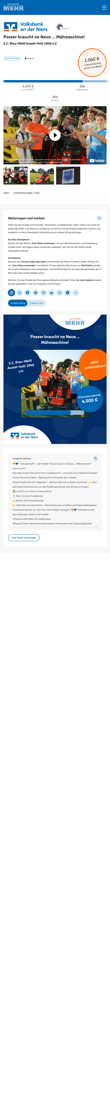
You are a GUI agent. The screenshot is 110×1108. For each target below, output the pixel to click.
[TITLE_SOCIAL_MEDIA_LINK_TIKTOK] (67, 292)
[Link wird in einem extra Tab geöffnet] (13, 9)
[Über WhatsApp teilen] (19, 292)
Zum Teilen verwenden (24, 537)
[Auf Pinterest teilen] (35, 292)
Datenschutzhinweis (53, 162)
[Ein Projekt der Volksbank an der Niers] (26, 27)
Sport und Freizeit (12, 58)
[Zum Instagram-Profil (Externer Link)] (11, 292)
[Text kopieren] (95, 458)
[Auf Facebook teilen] (27, 292)
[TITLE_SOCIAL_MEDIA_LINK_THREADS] (59, 292)
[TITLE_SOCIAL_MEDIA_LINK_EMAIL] (43, 292)
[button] (104, 7)
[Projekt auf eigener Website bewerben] (75, 292)
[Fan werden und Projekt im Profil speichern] (99, 218)
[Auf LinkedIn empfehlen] (51, 292)
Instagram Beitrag (22, 458)
